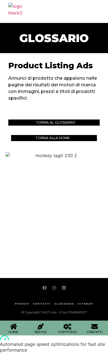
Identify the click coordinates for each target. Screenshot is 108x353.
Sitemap (85, 303)
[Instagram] (54, 288)
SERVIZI (40, 332)
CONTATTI (94, 332)
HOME (13, 332)
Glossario (54, 38)
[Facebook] (44, 288)
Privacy (22, 303)
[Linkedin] (64, 288)
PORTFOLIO (67, 332)
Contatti (42, 303)
